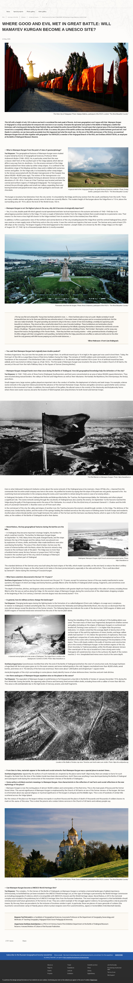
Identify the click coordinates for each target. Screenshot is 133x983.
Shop (89, 968)
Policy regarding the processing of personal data (76, 957)
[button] (5, 438)
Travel (69, 965)
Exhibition (70, 973)
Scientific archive (92, 965)
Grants (49, 970)
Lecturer (69, 970)
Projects (49, 973)
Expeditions (70, 968)
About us (50, 965)
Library (89, 970)
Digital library (91, 973)
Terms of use (111, 972)
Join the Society (112, 965)
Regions (49, 968)
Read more (93, 980)
